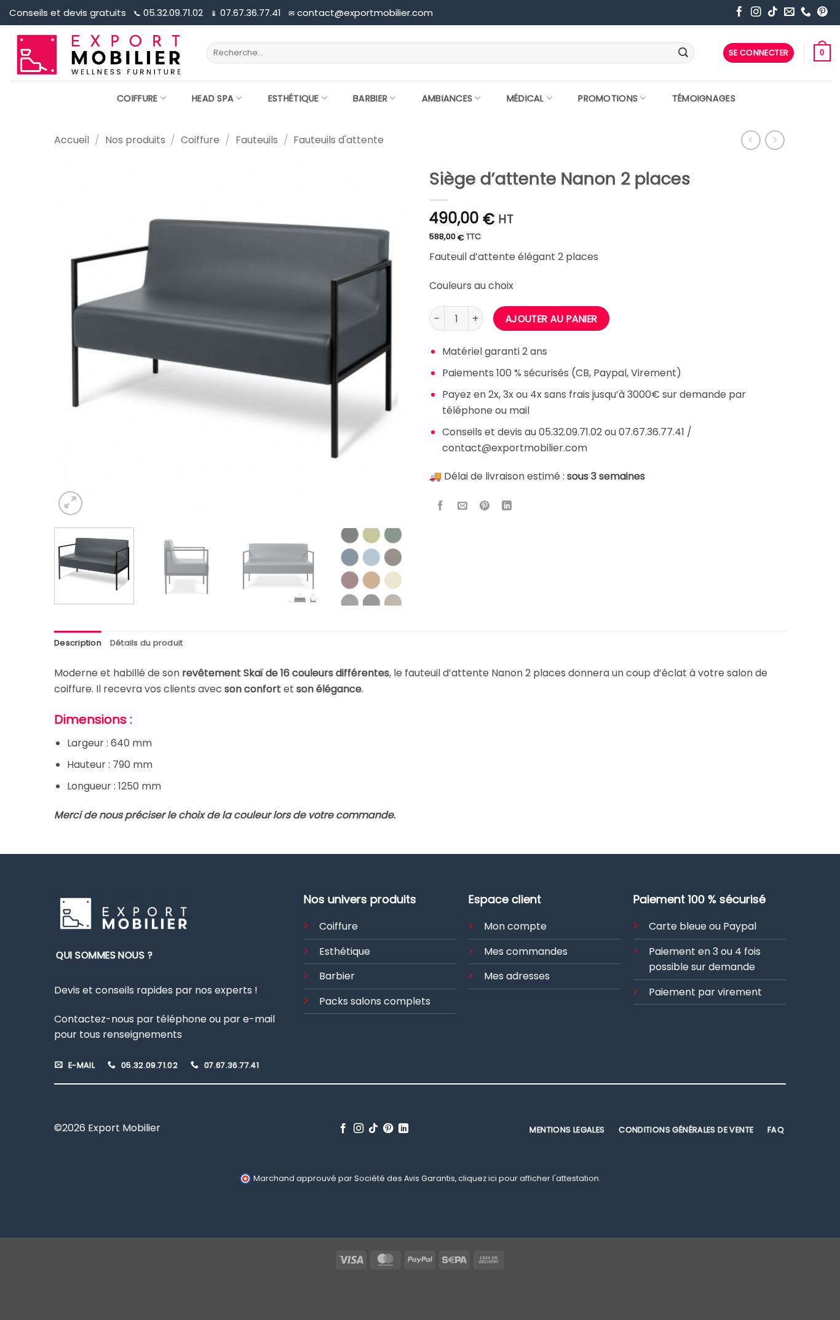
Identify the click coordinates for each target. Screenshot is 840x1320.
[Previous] (77, 340)
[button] (758, 53)
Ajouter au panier (551, 318)
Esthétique (293, 98)
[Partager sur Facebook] (440, 507)
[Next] (388, 340)
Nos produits (135, 140)
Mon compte (515, 926)
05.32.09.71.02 (169, 12)
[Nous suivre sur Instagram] (756, 12)
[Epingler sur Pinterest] (485, 507)
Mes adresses (517, 976)
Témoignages (703, 98)
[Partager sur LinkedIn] (507, 507)
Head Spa (213, 98)
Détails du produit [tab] (146, 643)
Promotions (608, 98)
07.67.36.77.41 (246, 12)
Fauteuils (257, 140)
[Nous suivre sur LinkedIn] (403, 1128)
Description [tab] (77, 643)
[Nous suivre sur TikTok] (772, 12)
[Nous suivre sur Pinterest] (822, 12)
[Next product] (750, 139)
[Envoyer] (683, 52)
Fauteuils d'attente (338, 140)
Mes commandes (526, 951)
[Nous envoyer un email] (789, 12)
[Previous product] (774, 139)
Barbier (370, 98)
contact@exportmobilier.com (360, 12)
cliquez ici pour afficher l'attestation (528, 1178)
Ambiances (447, 98)
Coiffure (137, 98)
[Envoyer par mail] (463, 507)
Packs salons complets (374, 1001)
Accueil (71, 140)
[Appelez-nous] (806, 12)
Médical (525, 98)
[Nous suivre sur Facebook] (739, 12)
